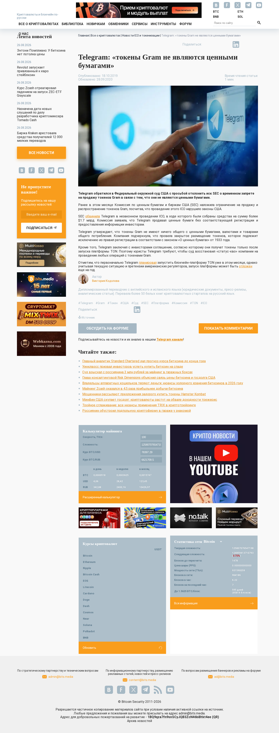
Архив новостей (139, 721)
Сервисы (139, 24)
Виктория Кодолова (105, 280)
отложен (245, 266)
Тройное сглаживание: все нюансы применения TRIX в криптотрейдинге (139, 405)
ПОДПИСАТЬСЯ (39, 228)
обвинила (92, 216)
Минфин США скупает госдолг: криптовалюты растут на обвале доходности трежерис (149, 400)
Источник (88, 317)
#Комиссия (179, 303)
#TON (194, 303)
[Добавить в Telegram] (226, 44)
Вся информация (186, 603)
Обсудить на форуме (107, 328)
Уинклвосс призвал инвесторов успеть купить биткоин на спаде (132, 367)
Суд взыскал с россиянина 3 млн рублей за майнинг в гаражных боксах (137, 372)
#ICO (204, 303)
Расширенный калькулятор (101, 497)
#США (124, 303)
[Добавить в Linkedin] (236, 44)
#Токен (112, 303)
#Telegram (85, 303)
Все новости (41, 153)
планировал (148, 263)
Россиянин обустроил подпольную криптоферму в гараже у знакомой (136, 411)
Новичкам (96, 24)
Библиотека (72, 24)
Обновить (89, 647)
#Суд (134, 303)
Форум (185, 24)
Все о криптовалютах (38, 24)
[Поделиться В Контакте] (245, 44)
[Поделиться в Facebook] (207, 44)
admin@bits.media (60, 676)
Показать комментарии (228, 328)
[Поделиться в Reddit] (254, 44)
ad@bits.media (224, 676)
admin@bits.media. (192, 713)
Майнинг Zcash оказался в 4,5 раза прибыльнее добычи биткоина (132, 389)
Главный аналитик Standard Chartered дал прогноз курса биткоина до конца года (144, 361)
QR (215, 717)
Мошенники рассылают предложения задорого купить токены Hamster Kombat (144, 394)
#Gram (100, 303)
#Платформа (160, 303)
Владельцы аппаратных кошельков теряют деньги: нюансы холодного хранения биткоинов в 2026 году (162, 383)
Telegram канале (169, 339)
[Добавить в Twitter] (217, 44)
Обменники (118, 24)
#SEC (144, 303)
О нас (24, 34)
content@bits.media (142, 680)
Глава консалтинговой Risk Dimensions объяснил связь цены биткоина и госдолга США (148, 378)
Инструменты (163, 24)
